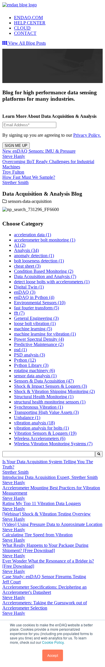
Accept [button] (52, 655)
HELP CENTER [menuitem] (30, 22)
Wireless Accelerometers (39, 438)
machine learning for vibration (45, 333)
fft (19, 313)
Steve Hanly (13, 156)
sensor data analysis (35, 375)
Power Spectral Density (39, 339)
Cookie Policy (53, 642)
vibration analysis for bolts (41, 428)
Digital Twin (29, 286)
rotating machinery (34, 370)
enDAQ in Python (34, 297)
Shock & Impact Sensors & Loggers (50, 386)
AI (19, 245)
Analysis (26, 250)
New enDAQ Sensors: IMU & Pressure (39, 151)
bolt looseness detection (39, 260)
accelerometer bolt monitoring (44, 239)
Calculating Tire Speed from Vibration (37, 534)
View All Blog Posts (26, 43)
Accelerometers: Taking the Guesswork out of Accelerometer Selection (44, 605)
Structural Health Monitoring (44, 396)
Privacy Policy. (87, 135)
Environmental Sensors (39, 302)
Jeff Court (11, 581)
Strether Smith (15, 182)
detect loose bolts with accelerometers (52, 281)
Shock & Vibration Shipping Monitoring (54, 391)
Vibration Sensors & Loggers (45, 433)
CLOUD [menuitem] (22, 28)
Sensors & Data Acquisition (44, 380)
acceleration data (32, 234)
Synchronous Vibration (38, 407)
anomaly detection (34, 255)
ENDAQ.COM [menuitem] (28, 17)
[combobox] (48, 454)
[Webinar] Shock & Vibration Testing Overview (46, 513)
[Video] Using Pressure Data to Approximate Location (52, 524)
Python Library (31, 365)
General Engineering (36, 318)
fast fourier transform (36, 307)
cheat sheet (27, 266)
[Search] (99, 454)
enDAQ (24, 292)
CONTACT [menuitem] (25, 33)
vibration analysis (34, 422)
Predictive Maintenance (39, 344)
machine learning (33, 328)
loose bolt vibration (35, 323)
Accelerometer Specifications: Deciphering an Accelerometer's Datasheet (44, 590)
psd (20, 349)
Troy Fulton (13, 172)
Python (25, 360)
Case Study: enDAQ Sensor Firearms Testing (44, 576)
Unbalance (27, 417)
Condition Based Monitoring (43, 271)
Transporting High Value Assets (46, 412)
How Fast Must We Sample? (28, 177)
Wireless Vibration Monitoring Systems (53, 443)
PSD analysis (29, 354)
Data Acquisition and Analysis (45, 276)
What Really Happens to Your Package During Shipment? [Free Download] (45, 548)
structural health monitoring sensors (49, 401)
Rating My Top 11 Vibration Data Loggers (41, 503)
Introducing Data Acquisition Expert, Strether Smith (50, 477)
